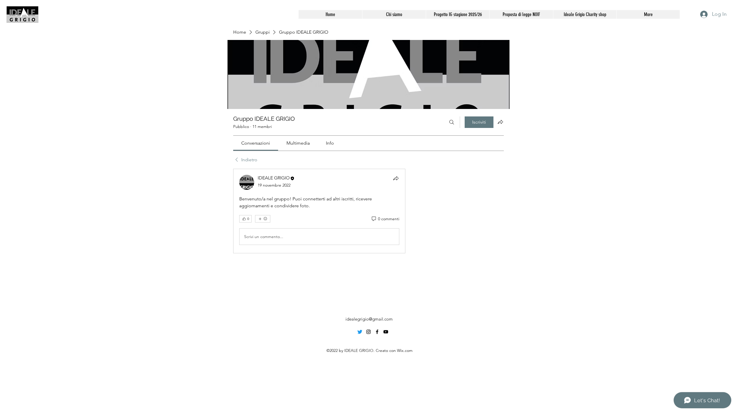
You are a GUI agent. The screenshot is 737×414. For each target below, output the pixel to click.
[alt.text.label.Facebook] (377, 332)
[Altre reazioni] (262, 219)
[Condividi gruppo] (500, 121)
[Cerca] (451, 122)
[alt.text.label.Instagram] (368, 332)
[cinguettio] (360, 332)
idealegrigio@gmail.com (369, 319)
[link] (255, 143)
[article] (319, 211)
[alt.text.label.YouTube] (386, 332)
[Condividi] (395, 178)
